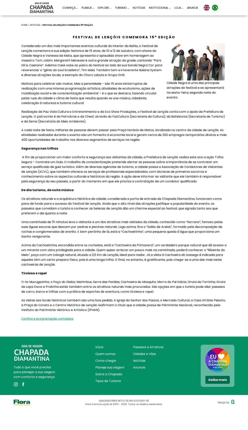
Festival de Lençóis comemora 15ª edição (67, 25)
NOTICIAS (35, 25)
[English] (207, 7)
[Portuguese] (215, 7)
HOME (24, 25)
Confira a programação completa (47, 318)
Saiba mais (217, 380)
